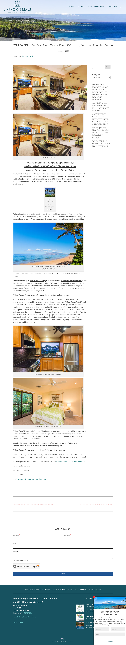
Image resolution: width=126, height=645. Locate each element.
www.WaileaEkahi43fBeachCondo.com (70, 461)
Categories (96, 75)
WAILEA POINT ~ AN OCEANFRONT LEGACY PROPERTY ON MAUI (101, 143)
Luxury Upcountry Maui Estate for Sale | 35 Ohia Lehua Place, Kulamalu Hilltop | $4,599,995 (100, 133)
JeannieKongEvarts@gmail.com (25, 617)
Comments (16, 551)
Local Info (112, 7)
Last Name (67, 535)
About (71, 7)
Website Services (55, 641)
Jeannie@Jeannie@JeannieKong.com (32, 479)
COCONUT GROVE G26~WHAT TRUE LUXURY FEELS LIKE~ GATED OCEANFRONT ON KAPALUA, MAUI (100, 119)
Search (81, 7)
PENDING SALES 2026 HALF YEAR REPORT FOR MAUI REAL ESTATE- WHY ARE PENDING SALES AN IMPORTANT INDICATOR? (100, 92)
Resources (99, 7)
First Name (16, 535)
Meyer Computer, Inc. (69, 641)
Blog (90, 7)
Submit (63, 574)
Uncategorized (27, 56)
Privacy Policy (18, 622)
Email (15, 543)
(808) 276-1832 (26, 613)
